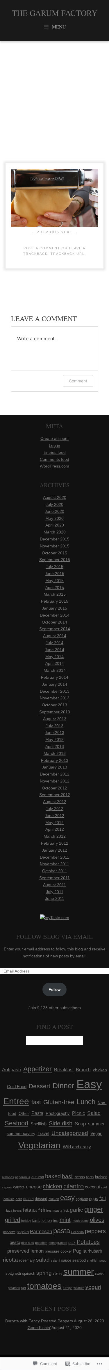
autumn (37, 1177)
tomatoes (44, 1286)
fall (102, 1198)
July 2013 (54, 725)
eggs (93, 1198)
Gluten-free (58, 1102)
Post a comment (42, 248)
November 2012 (54, 781)
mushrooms (80, 1220)
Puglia (79, 1251)
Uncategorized (69, 1133)
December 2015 (54, 539)
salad (43, 1260)
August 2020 (54, 497)
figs (34, 1210)
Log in (54, 445)
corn (19, 1199)
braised (101, 1177)
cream (28, 1199)
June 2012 (54, 815)
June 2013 (54, 732)
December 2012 (54, 774)
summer (96, 1123)
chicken (100, 1070)
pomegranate (58, 1242)
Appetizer (37, 1069)
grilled (12, 1220)
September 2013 (54, 712)
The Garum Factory (54, 12)
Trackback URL (68, 253)
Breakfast (64, 1069)
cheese (34, 1187)
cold (104, 1187)
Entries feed (55, 452)
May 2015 (54, 580)
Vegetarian (39, 1145)
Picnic (78, 1113)
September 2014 (54, 628)
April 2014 (54, 663)
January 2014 (54, 684)
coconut (92, 1186)
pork (72, 1242)
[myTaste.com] (54, 917)
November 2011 (54, 864)
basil (68, 1176)
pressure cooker (58, 1251)
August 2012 (54, 801)
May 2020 (54, 518)
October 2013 (54, 705)
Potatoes (88, 1242)
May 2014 (54, 656)
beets (90, 1177)
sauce (66, 1260)
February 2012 (54, 843)
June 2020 (54, 511)
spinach (28, 1273)
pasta (61, 1231)
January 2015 (54, 608)
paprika (23, 1232)
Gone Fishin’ (39, 1327)
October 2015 (54, 553)
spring (44, 1273)
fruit (66, 1210)
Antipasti (11, 1069)
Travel (43, 1133)
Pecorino (77, 1232)
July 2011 (54, 891)
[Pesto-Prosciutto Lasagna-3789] (54, 225)
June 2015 (54, 573)
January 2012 (54, 850)
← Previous (45, 232)
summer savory (21, 1133)
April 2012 (54, 829)
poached (41, 1242)
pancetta (9, 1232)
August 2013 (54, 719)
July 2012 (54, 808)
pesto (15, 1242)
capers (7, 1187)
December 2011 (54, 857)
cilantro (73, 1186)
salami (55, 1260)
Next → (69, 232)
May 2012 (54, 822)
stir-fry (57, 1273)
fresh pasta (54, 1210)
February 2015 (54, 601)
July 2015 (54, 566)
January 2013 (54, 767)
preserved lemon (25, 1251)
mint (65, 1220)
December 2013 (54, 691)
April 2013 (54, 746)
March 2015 (55, 594)
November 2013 (54, 698)
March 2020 (55, 532)
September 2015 (54, 559)
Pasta (37, 1113)
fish (41, 1210)
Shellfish (39, 1123)
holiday (26, 1220)
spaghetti (13, 1273)
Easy (89, 1084)
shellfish (92, 1260)
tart (23, 1288)
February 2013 (54, 760)
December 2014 (54, 615)
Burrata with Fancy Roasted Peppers (39, 1321)
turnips (67, 1288)
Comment (78, 380)
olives (97, 1220)
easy (67, 1197)
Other (24, 1113)
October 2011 (54, 870)
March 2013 (55, 753)
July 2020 (54, 504)
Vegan (96, 1133)
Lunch (86, 1102)
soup (102, 1260)
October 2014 (54, 622)
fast (36, 1102)
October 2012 (54, 788)
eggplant (82, 1199)
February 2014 (54, 677)
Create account (54, 438)
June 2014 (54, 649)
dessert (41, 1199)
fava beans (14, 1210)
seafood (79, 1260)
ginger (93, 1209)
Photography (58, 1113)
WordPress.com (54, 466)
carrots (19, 1187)
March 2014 (55, 670)
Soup (80, 1124)
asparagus (22, 1177)
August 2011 (54, 884)
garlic (76, 1210)
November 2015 (54, 546)
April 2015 (54, 587)
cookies (9, 1199)
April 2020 (54, 525)
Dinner (63, 1085)
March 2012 (55, 836)
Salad (94, 1113)
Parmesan (41, 1231)
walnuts (79, 1288)
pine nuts (27, 1242)
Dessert (39, 1086)
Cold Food (16, 1086)
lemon (47, 1220)
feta (27, 1210)
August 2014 (54, 635)
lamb (36, 1220)
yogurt (93, 1287)
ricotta (10, 1260)
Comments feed (54, 459)
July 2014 (54, 642)
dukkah (54, 1199)
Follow (54, 989)
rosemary (27, 1260)
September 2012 (54, 794)
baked (53, 1176)
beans (80, 1177)
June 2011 (54, 898)
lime (55, 1220)
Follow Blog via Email (54, 936)
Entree (16, 1101)
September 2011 (54, 877)
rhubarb (94, 1251)
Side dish (60, 1123)
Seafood (16, 1123)
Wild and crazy (77, 1146)
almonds (8, 1177)
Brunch (83, 1069)
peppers (95, 1231)
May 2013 (54, 739)
